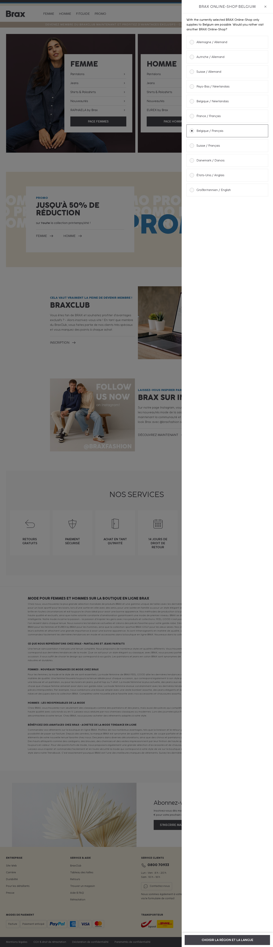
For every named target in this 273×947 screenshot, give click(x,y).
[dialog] (227, 473)
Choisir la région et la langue (227, 940)
